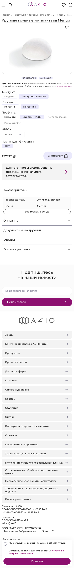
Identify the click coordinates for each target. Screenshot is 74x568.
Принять (37, 561)
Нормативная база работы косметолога (30, 480)
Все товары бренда (37, 211)
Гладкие (9, 96)
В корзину (55, 155)
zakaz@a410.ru (10, 523)
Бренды (10, 398)
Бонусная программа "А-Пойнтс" (26, 343)
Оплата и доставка (17, 389)
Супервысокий (57, 116)
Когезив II (29, 106)
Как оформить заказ (18, 499)
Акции (9, 334)
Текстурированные (33, 96)
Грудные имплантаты (40, 14)
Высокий (10, 116)
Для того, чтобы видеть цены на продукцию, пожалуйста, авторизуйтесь (29, 172)
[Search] (10, 5)
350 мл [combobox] (8, 134)
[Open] (68, 49)
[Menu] (3, 5)
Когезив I (10, 106)
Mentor (59, 14)
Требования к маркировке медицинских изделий (31, 490)
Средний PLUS (32, 116)
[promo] (70, 5)
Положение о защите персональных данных (34, 462)
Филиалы (11, 435)
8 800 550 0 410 (11, 520)
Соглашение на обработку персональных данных (32, 472)
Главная (6, 14)
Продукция (20, 14)
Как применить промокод (21, 444)
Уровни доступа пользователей (25, 453)
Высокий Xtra (12, 123)
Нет (7, 145)
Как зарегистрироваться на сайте (27, 426)
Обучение (11, 407)
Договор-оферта (15, 371)
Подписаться (16, 302)
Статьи (9, 416)
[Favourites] (63, 5)
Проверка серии (16, 362)
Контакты (11, 380)
